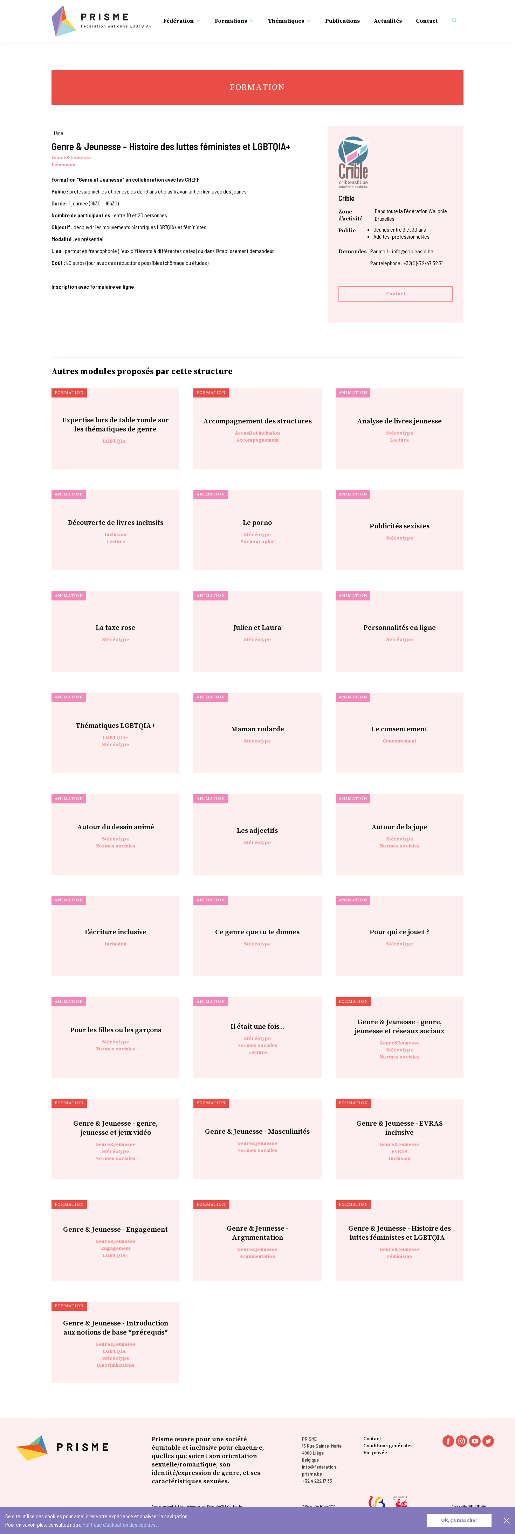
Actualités (388, 20)
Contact (427, 20)
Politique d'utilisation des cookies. (120, 1524)
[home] (101, 21)
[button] (182, 20)
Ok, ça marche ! (459, 1520)
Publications (342, 20)
